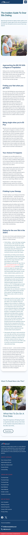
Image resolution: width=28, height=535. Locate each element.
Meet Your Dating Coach (7, 464)
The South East (4, 482)
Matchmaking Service (6, 462)
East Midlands (4, 487)
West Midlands (4, 489)
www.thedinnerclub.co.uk (12, 264)
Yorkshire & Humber (6, 494)
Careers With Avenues (6, 509)
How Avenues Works (6, 460)
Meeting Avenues (5, 504)
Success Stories (4, 467)
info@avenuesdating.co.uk (9, 526)
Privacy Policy (4, 511)
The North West (5, 480)
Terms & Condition (5, 522)
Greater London (5, 491)
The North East (4, 477)
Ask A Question (4, 502)
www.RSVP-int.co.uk (9, 266)
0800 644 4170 (7, 529)
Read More (8, 431)
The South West (5, 484)
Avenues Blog (4, 469)
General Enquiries (5, 507)
